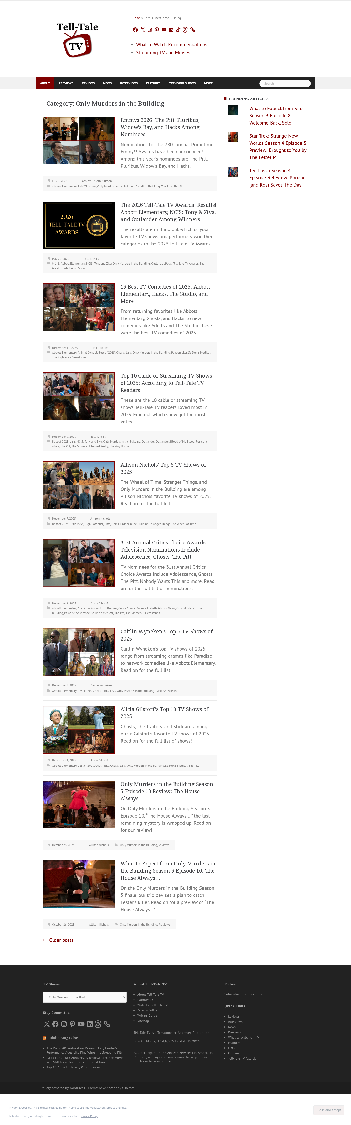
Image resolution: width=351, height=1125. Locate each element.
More (208, 83)
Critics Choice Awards (132, 608)
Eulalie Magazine (62, 1038)
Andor (95, 608)
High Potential (94, 524)
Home (137, 18)
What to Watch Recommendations (171, 44)
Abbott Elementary (64, 186)
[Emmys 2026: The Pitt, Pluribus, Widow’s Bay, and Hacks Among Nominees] (79, 140)
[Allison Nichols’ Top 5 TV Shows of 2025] (79, 484)
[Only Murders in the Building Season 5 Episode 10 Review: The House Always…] (79, 804)
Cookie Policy (89, 1116)
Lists (129, 352)
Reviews (88, 83)
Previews (66, 83)
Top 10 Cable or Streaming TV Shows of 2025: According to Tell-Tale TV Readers (166, 383)
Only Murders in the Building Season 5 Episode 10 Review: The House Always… (167, 791)
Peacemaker (179, 352)
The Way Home (119, 446)
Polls (168, 263)
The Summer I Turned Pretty (89, 446)
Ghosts (120, 352)
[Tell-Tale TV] (77, 38)
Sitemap (143, 1021)
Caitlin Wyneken (101, 685)
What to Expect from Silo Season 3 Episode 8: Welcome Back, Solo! (276, 115)
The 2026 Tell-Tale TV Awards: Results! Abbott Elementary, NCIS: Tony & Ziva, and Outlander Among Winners (169, 212)
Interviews (129, 83)
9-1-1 (55, 263)
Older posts (61, 940)
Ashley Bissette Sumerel (98, 181)
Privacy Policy (147, 1010)
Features (153, 83)
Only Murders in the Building (115, 186)
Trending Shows (182, 83)
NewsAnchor (108, 1088)
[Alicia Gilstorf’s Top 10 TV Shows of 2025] (79, 729)
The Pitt (179, 186)
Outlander (157, 263)
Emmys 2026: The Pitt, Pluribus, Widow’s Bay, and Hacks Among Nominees (160, 127)
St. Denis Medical (199, 352)
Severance (83, 613)
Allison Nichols (100, 518)
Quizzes (233, 1053)
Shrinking (154, 186)
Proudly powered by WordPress (62, 1088)
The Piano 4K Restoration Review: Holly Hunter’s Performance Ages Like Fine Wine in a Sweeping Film (85, 1050)
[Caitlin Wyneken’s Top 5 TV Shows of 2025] (79, 651)
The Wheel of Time (183, 524)
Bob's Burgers (108, 608)
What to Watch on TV (243, 1037)
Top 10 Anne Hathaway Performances (73, 1067)
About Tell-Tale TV (150, 994)
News (107, 83)
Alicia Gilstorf (99, 603)
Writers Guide (147, 1015)
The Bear (166, 186)
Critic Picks (76, 524)
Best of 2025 (106, 352)
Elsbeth (152, 608)
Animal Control (87, 352)
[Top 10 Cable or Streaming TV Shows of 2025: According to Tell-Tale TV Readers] (79, 395)
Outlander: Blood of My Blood (175, 441)
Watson (172, 691)
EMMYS (82, 186)
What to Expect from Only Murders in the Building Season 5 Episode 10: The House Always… (168, 871)
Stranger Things (160, 524)
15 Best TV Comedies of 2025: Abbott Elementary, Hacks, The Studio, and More (165, 294)
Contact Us (145, 1000)
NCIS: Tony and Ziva (99, 263)
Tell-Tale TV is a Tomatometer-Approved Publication (171, 1033)
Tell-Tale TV (91, 259)
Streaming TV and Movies (163, 52)
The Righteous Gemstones (69, 357)
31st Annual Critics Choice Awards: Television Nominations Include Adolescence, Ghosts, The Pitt (164, 550)
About (45, 83)
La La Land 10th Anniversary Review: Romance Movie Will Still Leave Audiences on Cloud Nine (85, 1060)
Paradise (141, 186)
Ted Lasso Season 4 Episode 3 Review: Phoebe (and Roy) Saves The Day (277, 177)
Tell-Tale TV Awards (185, 263)
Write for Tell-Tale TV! (153, 1005)
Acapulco (84, 608)
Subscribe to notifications (243, 994)
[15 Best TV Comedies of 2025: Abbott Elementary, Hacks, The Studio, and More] (79, 306)
